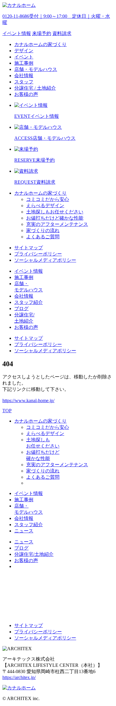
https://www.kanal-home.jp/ (28, 400)
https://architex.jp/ (19, 677)
